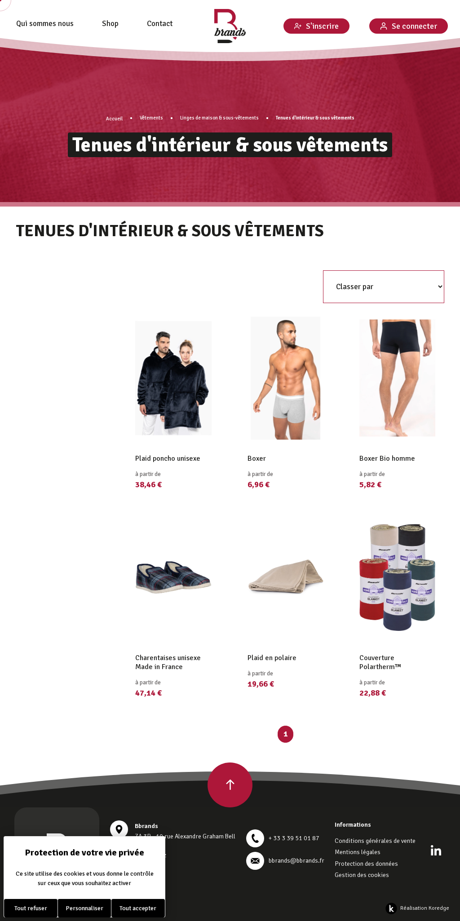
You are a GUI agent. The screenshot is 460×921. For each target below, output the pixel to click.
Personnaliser (84, 908)
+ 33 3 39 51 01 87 (294, 838)
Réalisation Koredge (424, 908)
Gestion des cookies (362, 875)
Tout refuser (30, 908)
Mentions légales (357, 852)
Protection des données (366, 864)
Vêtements (151, 117)
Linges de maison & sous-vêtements (219, 117)
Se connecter (414, 26)
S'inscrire (322, 26)
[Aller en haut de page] (230, 784)
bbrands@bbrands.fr (296, 860)
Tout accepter (137, 908)
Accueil (114, 119)
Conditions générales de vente (375, 841)
